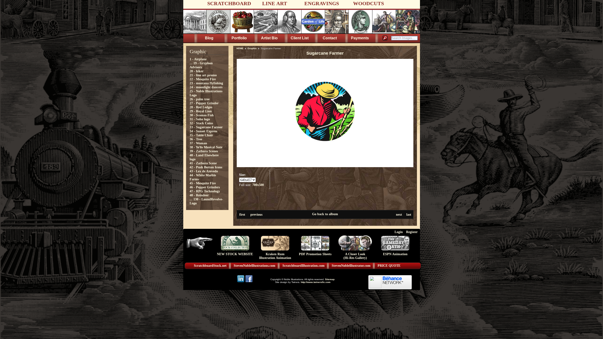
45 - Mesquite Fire (203, 183)
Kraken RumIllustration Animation (275, 256)
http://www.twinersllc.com (315, 282)
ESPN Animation (395, 254)
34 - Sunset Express (203, 131)
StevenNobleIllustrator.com (351, 265)
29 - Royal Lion (201, 111)
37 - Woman (198, 143)
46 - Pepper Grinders (205, 187)
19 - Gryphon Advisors (201, 65)
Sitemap (329, 279)
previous (256, 214)
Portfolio (239, 38)
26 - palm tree (200, 99)
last (408, 214)
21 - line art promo (203, 75)
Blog (209, 38)
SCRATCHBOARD (229, 3)
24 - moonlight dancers (206, 87)
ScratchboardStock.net (210, 265)
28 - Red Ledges (201, 107)
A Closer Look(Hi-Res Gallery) (355, 256)
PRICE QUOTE (389, 265)
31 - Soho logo (200, 119)
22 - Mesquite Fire (203, 79)
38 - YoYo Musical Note (206, 147)
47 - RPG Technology (205, 191)
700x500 (258, 185)
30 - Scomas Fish (202, 115)
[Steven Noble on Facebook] (249, 282)
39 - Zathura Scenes (204, 151)
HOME (240, 48)
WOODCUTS (368, 3)
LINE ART (274, 3)
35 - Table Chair (201, 135)
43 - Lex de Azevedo (204, 171)
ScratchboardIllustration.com (303, 265)
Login (399, 232)
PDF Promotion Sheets (315, 254)
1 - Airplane (198, 59)
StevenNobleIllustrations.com (254, 265)
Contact (330, 38)
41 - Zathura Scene (203, 163)
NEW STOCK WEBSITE (235, 254)
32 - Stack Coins (201, 123)
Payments (360, 38)
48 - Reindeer (199, 195)
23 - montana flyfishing (206, 83)
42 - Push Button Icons (206, 167)
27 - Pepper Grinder (204, 103)
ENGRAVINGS (321, 3)
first (242, 214)
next (399, 214)
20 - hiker (197, 71)
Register (412, 232)
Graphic (252, 48)
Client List (300, 38)
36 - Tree (196, 139)
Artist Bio (269, 38)
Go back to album (325, 214)
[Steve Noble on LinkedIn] (241, 282)
